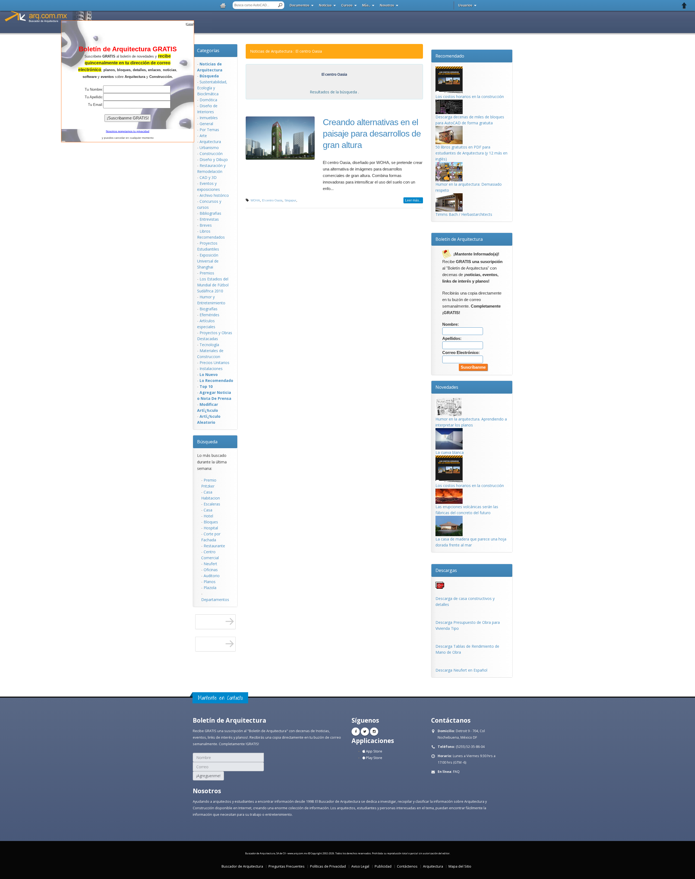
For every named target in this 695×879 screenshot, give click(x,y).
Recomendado (449, 56)
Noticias (325, 5)
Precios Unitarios (214, 362)
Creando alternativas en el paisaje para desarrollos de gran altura (372, 133)
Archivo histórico (214, 195)
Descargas (446, 570)
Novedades (446, 387)
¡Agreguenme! (208, 775)
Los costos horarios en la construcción (469, 96)
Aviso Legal (360, 866)
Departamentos (215, 599)
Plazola (210, 587)
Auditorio (212, 575)
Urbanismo (209, 147)
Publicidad (383, 866)
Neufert (210, 563)
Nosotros (387, 5)
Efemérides (209, 314)
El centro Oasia (272, 200)
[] (190, 24)
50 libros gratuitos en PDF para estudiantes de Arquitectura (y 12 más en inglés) (471, 153)
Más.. (366, 5)
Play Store (373, 757)
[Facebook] (356, 732)
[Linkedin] (374, 732)
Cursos (347, 5)
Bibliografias (210, 213)
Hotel (208, 515)
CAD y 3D (208, 177)
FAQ (456, 771)
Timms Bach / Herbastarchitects (463, 214)
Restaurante (214, 545)
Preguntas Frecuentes (286, 866)
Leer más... (413, 200)
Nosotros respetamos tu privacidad (127, 131)
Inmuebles (209, 117)
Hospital (211, 527)
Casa (208, 510)
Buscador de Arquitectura (242, 866)
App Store (373, 751)
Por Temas (209, 129)
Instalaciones (211, 368)
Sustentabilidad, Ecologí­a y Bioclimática (212, 87)
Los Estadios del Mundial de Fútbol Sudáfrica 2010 (213, 284)
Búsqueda (207, 442)
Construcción (211, 153)
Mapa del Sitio (459, 866)
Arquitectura (210, 141)
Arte (203, 135)
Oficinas (211, 569)
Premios (207, 273)
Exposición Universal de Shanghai (208, 261)
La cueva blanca (449, 452)
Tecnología (209, 344)
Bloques (211, 521)
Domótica (208, 99)
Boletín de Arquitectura (459, 239)
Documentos (299, 5)
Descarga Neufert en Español (461, 670)
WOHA (255, 200)
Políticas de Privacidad (328, 866)
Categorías (208, 50)
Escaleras (212, 504)
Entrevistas (209, 219)
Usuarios (465, 5)
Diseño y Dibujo (214, 159)
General (206, 123)
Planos (210, 581)
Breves (206, 225)
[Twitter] (365, 732)
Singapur (290, 200)
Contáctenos (407, 866)
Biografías (208, 308)
